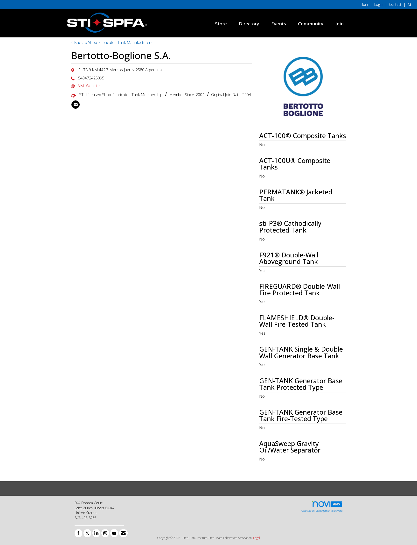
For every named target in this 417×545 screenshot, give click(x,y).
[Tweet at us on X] (87, 533)
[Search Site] (410, 4)
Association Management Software (321, 510)
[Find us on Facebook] (78, 533)
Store (221, 24)
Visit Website (89, 85)
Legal (256, 538)
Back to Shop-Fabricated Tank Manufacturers (113, 42)
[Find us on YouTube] (114, 533)
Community (310, 24)
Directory (249, 24)
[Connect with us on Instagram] (105, 533)
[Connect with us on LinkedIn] (96, 533)
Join (339, 24)
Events (278, 24)
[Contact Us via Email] (123, 533)
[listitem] (367, 4)
